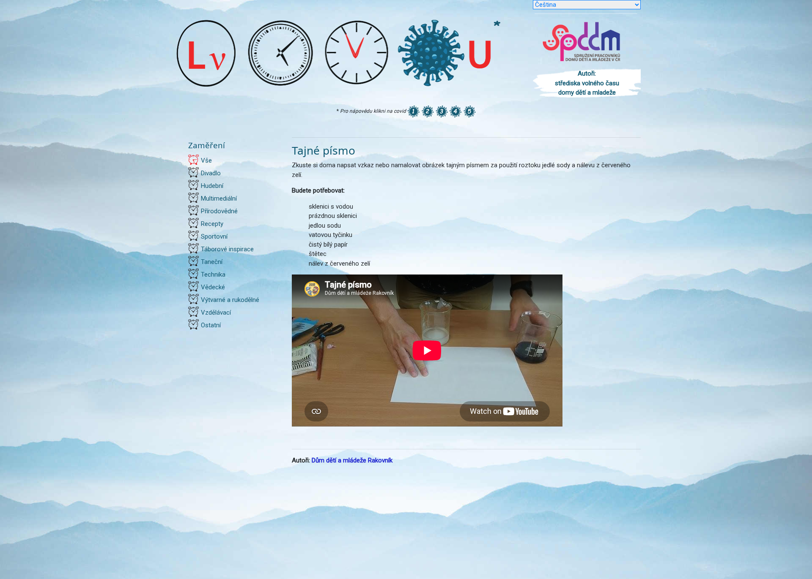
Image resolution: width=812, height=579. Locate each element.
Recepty (212, 224)
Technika (213, 274)
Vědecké (213, 287)
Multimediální (219, 198)
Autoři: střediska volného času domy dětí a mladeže (587, 83)
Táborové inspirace (227, 249)
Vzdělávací (216, 312)
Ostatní (211, 325)
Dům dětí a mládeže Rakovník (352, 460)
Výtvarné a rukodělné (230, 300)
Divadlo (211, 173)
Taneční (211, 262)
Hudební (212, 186)
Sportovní (214, 236)
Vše (206, 160)
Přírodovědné (219, 211)
